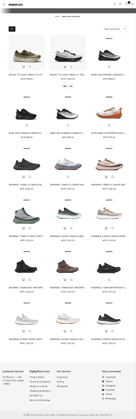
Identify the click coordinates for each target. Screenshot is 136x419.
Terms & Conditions (40, 381)
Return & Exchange (40, 400)
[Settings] (131, 4)
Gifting (60, 381)
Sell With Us (36, 395)
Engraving (62, 377)
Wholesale (62, 386)
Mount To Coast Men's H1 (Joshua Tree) (31, 74)
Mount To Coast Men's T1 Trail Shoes (71, 74)
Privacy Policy (37, 377)
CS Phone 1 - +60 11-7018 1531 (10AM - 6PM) (13, 380)
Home (57, 16)
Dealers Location (39, 386)
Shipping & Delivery (40, 390)
